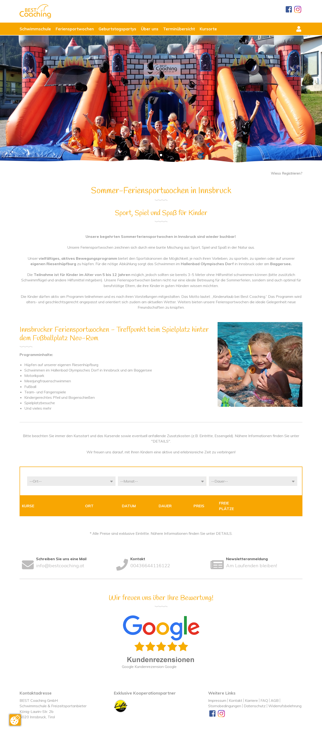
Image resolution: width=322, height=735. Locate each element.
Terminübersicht (179, 28)
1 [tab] (161, 155)
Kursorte (208, 28)
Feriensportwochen (75, 28)
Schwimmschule (35, 28)
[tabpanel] (161, 99)
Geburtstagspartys (117, 28)
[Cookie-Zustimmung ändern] (15, 720)
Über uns (149, 28)
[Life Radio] (121, 705)
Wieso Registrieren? (286, 173)
